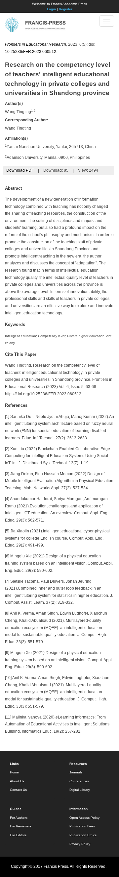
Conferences (79, 781)
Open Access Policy (84, 817)
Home (14, 772)
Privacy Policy (79, 844)
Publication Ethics (83, 835)
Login (51, 9)
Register (65, 9)
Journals (75, 772)
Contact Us (18, 790)
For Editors (18, 835)
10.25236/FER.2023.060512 (30, 52)
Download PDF (20, 170)
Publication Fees (82, 826)
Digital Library (79, 790)
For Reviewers (20, 826)
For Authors (18, 817)
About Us (17, 781)
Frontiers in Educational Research (35, 44)
